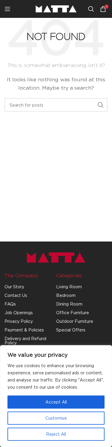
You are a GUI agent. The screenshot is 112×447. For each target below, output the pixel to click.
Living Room (69, 286)
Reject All (56, 434)
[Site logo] (56, 8)
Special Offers (70, 330)
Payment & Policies (24, 330)
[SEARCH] (101, 105)
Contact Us (15, 295)
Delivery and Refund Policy (25, 340)
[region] (56, 396)
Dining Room (69, 304)
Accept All (56, 402)
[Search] (91, 9)
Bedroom (66, 295)
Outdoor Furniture (74, 321)
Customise (56, 418)
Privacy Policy (18, 321)
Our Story (14, 286)
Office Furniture (72, 312)
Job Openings (18, 312)
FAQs (10, 304)
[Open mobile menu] (7, 9)
